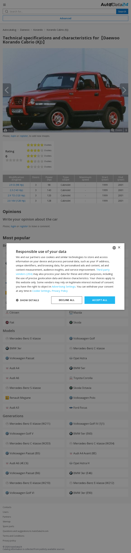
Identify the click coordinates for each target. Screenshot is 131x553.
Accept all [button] (99, 300)
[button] (27, 300)
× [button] (119, 247)
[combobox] (114, 247)
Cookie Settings (41, 290)
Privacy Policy (60, 290)
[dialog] (65, 276)
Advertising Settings (64, 286)
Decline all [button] (67, 300)
